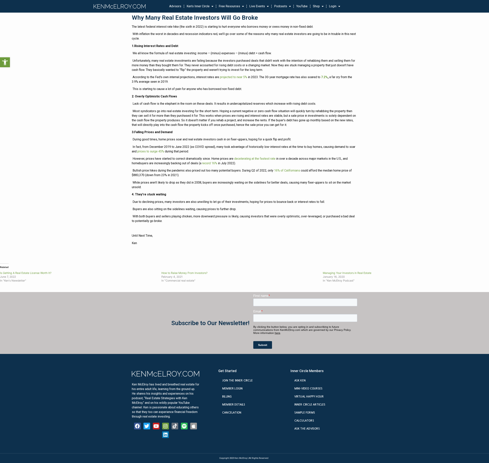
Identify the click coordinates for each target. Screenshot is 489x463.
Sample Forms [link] (304, 412)
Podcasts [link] (280, 6)
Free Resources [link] (229, 6)
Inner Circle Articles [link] (309, 404)
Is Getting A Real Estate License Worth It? (25, 272)
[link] (5, 62)
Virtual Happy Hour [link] (309, 396)
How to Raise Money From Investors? (184, 272)
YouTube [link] (302, 6)
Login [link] (332, 6)
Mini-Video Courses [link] (308, 388)
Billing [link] (227, 396)
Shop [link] (316, 6)
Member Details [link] (233, 404)
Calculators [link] (304, 420)
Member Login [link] (232, 388)
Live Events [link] (257, 6)
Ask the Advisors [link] (307, 428)
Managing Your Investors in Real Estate (347, 272)
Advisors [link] (175, 6)
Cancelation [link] (231, 412)
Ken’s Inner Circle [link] (198, 6)
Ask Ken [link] (300, 380)
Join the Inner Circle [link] (237, 380)
